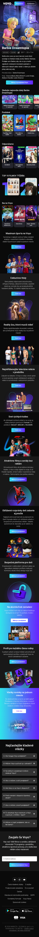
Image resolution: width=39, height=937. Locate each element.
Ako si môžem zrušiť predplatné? (16, 780)
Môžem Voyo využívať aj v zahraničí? (18, 763)
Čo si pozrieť (29, 888)
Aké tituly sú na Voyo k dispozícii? (16, 788)
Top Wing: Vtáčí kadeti (7, 133)
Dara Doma (19, 224)
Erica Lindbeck (10, 76)
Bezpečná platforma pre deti (18, 562)
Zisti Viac (18, 247)
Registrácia (19, 3)
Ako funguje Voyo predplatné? (15, 756)
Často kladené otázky (15, 884)
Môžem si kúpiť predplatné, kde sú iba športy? (17, 823)
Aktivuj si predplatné (18, 479)
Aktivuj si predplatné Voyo (19, 82)
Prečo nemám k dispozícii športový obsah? (17, 797)
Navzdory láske (31, 165)
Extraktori (7, 165)
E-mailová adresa (10, 859)
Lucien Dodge (30, 76)
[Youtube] (24, 880)
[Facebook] (15, 880)
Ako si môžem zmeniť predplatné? (16, 805)
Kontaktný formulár (14, 899)
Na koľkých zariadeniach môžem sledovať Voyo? (16, 772)
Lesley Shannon (19, 78)
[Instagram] (20, 880)
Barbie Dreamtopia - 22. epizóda (25, 106)
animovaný (5, 52)
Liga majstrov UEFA (19, 165)
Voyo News (27, 899)
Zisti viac (18, 293)
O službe (28, 884)
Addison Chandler (7, 78)
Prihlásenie (30, 3)
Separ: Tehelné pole (31, 224)
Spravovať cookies (19, 902)
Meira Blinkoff (20, 76)
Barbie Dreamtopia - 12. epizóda (9, 106)
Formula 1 (27, 423)
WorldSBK (28, 425)
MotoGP (14, 425)
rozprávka (13, 52)
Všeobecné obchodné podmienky (16, 895)
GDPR (32, 895)
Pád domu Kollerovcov (7, 224)
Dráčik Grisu (31, 133)
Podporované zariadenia (14, 888)
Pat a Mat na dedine (19, 133)
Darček (19, 892)
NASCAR (21, 425)
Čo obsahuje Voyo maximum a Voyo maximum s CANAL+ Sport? (17, 814)
